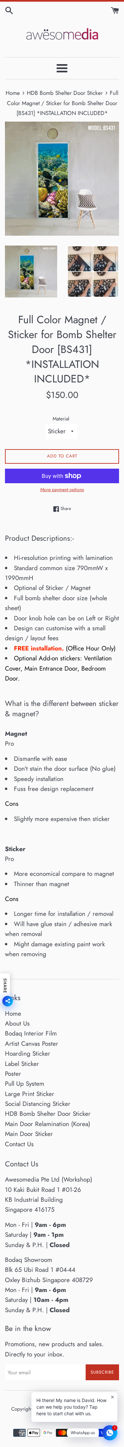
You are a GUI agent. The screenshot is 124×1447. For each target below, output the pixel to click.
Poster (13, 1073)
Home (13, 1013)
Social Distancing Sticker (37, 1103)
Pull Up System (24, 1083)
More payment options (62, 489)
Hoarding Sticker (27, 1053)
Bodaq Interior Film (31, 1033)
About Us (17, 1023)
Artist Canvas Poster (31, 1043)
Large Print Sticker (29, 1093)
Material (61, 418)
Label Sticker (22, 1063)
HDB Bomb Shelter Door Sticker (48, 1113)
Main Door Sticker (29, 1133)
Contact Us (19, 1144)
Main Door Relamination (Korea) (47, 1123)
